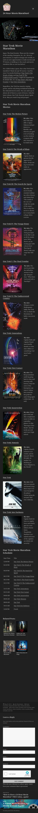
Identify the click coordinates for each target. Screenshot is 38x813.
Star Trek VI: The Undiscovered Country (16, 297)
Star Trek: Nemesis (11, 443)
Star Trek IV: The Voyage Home (16, 224)
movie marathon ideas (27, 709)
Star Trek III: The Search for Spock (17, 184)
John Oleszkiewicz (18, 704)
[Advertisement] (19, 679)
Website (5, 764)
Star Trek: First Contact (12, 368)
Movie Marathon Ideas (15, 706)
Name (5, 749)
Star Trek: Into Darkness (13, 512)
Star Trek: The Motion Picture (15, 114)
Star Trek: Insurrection (12, 408)
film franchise (27, 707)
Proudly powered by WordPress (11, 810)
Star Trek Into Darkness (22, 606)
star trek (10, 711)
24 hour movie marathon (17, 707)
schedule (5, 711)
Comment (6, 727)
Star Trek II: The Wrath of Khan (16, 149)
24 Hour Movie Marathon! (16, 13)
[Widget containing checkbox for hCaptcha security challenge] (17, 773)
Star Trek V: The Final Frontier (16, 261)
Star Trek (7, 477)
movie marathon (17, 709)
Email (5, 757)
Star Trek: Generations (18, 82)
